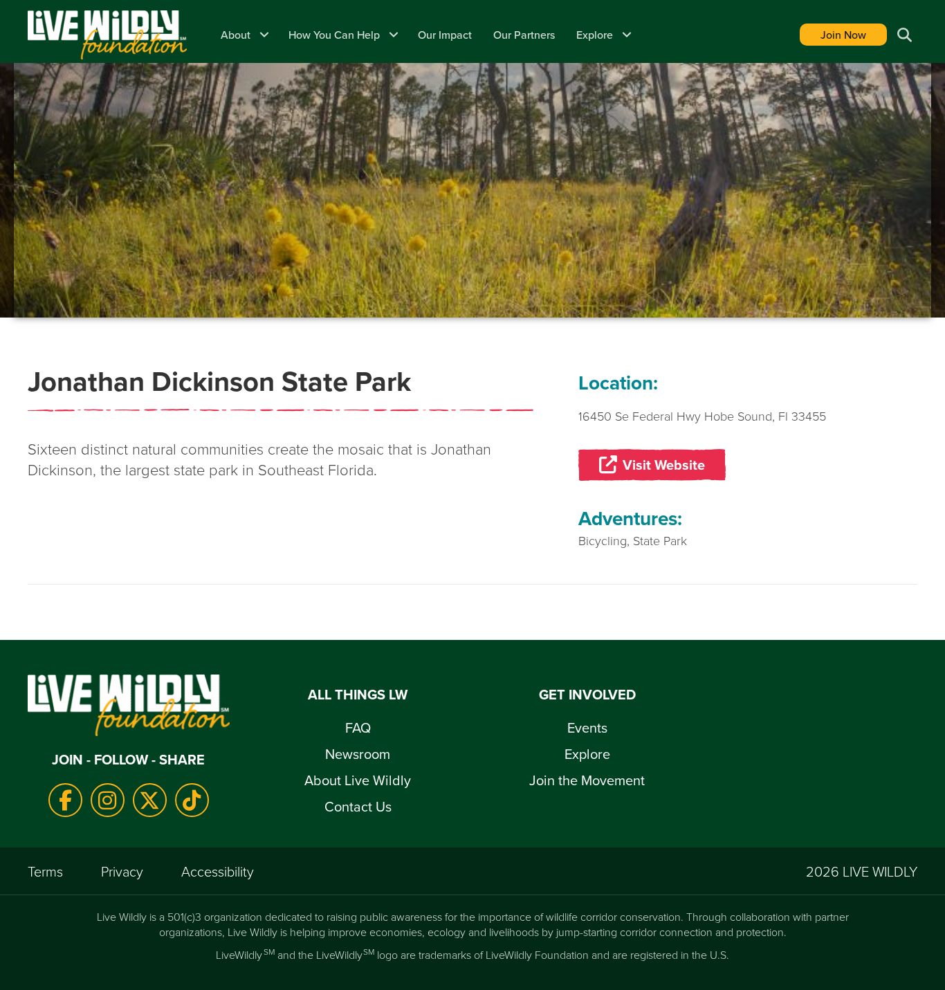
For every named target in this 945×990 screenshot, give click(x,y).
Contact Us (358, 806)
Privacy (122, 871)
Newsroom (357, 754)
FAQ (358, 727)
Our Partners (524, 34)
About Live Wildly (357, 780)
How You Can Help (334, 34)
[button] (902, 35)
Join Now (843, 34)
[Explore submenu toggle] (627, 34)
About (235, 34)
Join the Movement (587, 780)
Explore (594, 34)
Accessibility (217, 871)
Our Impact (445, 34)
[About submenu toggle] (264, 34)
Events (587, 727)
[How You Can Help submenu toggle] (393, 34)
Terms (45, 871)
